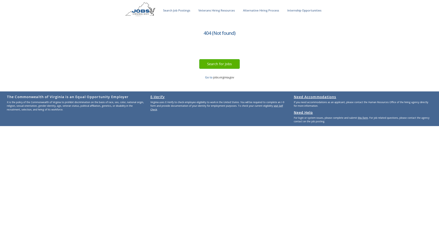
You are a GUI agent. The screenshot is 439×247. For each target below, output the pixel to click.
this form (363, 117)
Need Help (303, 112)
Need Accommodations (315, 97)
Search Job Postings (176, 10)
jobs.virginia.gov (223, 77)
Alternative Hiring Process (261, 10)
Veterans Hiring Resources (216, 10)
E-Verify (157, 97)
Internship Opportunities (304, 10)
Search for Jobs (219, 64)
